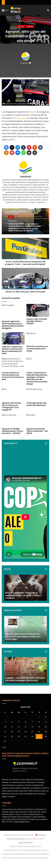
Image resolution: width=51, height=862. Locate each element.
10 (5, 727)
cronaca (30, 26)
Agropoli (32, 112)
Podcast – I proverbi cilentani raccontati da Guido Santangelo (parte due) (25, 679)
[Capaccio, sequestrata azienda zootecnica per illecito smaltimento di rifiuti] (13, 338)
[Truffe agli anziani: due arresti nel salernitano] (37, 394)
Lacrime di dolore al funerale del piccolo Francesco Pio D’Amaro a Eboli (13, 376)
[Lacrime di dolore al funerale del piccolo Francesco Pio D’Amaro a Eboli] (13, 363)
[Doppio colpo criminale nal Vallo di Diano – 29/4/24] (37, 310)
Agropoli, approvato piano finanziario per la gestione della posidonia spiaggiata (13, 324)
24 (5, 736)
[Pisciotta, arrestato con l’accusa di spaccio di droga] (37, 338)
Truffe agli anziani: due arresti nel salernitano (36, 404)
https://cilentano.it (25, 843)
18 (12, 732)
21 (32, 732)
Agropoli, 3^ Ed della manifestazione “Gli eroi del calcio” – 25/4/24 (12, 431)
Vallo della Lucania (20, 118)
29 (39, 736)
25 (12, 736)
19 (19, 732)
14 (32, 727)
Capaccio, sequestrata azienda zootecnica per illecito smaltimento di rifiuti (12, 350)
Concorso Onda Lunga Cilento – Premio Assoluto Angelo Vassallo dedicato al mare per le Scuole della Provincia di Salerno (24, 227)
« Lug (4, 747)
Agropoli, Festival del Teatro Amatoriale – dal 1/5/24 (37, 431)
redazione (24, 63)
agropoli (29, 21)
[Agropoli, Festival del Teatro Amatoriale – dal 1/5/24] (37, 420)
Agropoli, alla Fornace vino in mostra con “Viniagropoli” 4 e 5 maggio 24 (11, 406)
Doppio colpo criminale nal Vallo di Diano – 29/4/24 (36, 321)
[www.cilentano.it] (15, 10)
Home (22, 21)
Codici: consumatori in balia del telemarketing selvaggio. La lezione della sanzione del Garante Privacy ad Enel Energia (36, 378)
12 (19, 727)
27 (25, 736)
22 (39, 732)
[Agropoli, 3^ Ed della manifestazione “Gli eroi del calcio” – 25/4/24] (13, 420)
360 (11, 217)
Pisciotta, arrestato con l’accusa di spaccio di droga (37, 348)
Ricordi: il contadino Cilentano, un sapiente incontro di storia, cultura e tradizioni (23, 595)
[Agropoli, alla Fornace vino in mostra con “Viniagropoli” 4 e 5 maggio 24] (13, 394)
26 (19, 736)
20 (25, 732)
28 (32, 736)
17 (5, 732)
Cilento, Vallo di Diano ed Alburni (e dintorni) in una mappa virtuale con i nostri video (23, 637)
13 (25, 727)
